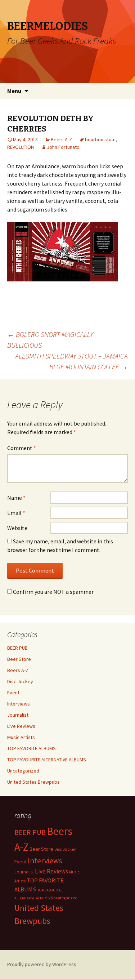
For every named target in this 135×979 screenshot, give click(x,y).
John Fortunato (63, 147)
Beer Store (19, 659)
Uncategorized (23, 770)
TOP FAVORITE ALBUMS (31, 748)
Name (16, 497)
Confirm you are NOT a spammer (53, 591)
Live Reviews (21, 726)
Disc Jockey (20, 681)
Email (16, 512)
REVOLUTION (20, 147)
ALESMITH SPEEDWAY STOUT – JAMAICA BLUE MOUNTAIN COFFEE (71, 361)
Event (13, 692)
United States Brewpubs (33, 782)
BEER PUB (17, 648)
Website (17, 527)
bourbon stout (100, 139)
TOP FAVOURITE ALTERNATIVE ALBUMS (46, 759)
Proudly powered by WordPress (41, 964)
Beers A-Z (61, 139)
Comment (21, 447)
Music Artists (21, 737)
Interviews (18, 703)
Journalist (17, 715)
